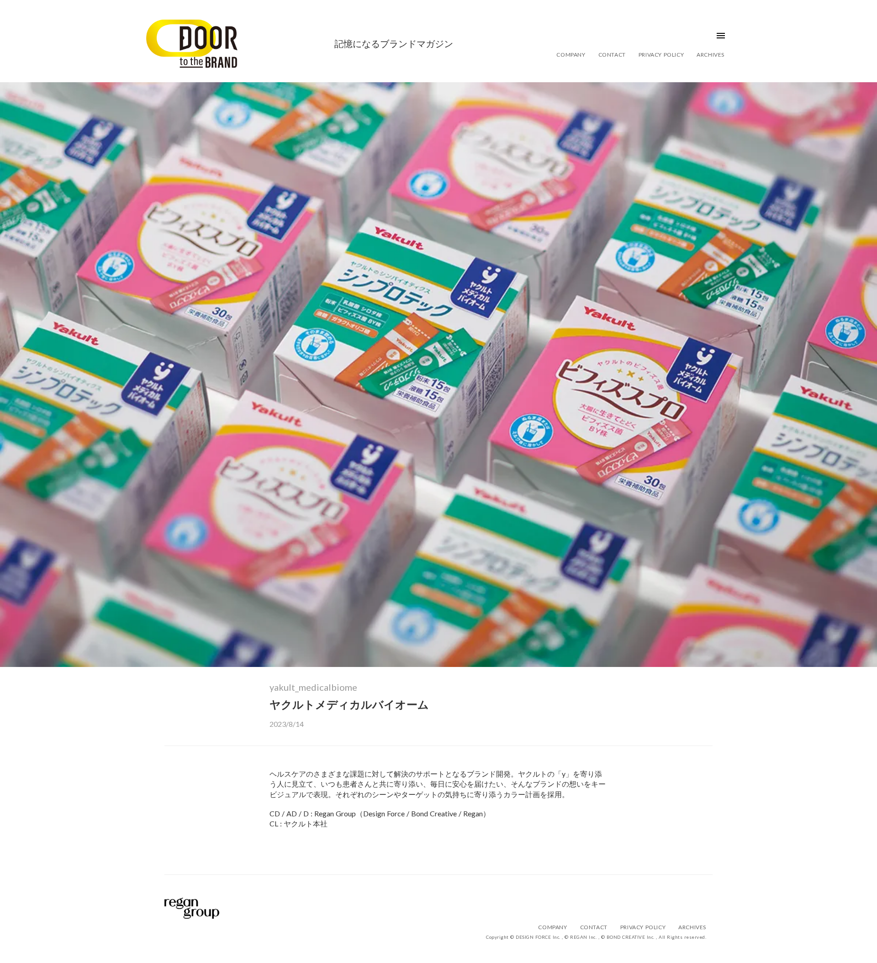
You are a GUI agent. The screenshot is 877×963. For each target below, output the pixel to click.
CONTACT (612, 54)
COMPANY (570, 54)
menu (720, 35)
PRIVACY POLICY (661, 54)
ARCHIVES (710, 54)
